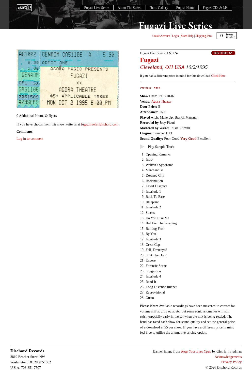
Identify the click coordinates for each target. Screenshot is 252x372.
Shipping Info (203, 36)
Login (175, 36)
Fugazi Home (185, 8)
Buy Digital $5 (223, 52)
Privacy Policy (231, 362)
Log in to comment (29, 138)
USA (179, 67)
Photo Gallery (158, 8)
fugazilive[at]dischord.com (100, 124)
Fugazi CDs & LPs (215, 8)
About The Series (129, 8)
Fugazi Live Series (96, 8)
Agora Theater (161, 101)
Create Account (161, 36)
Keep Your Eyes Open (196, 351)
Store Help (187, 36)
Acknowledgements (228, 357)
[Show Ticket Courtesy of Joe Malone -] (67, 108)
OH (169, 67)
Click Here (218, 76)
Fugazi (149, 59)
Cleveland (151, 67)
